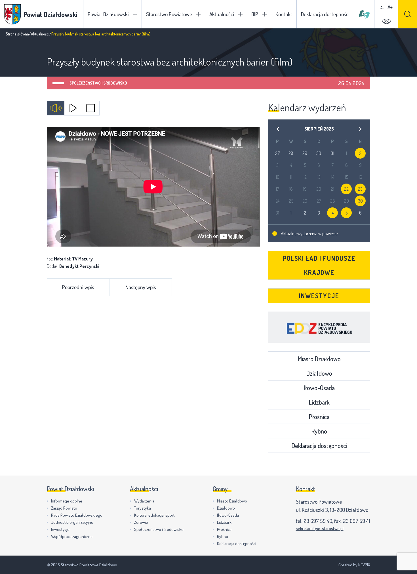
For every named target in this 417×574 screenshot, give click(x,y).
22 (346, 189)
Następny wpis (140, 287)
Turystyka (142, 508)
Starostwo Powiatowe (169, 14)
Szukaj (407, 14)
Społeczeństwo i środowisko (98, 83)
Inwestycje (319, 296)
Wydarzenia (144, 501)
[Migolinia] (364, 14)
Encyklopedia (319, 327)
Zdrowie (141, 522)
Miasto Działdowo (319, 359)
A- (382, 7)
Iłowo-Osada (319, 388)
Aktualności (221, 14)
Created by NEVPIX (354, 564)
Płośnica (319, 416)
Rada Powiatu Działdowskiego (76, 515)
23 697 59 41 (356, 520)
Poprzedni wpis (78, 287)
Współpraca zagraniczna (71, 536)
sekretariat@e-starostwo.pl (320, 528)
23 (360, 189)
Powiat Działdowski (108, 14)
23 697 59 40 (318, 520)
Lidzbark (319, 402)
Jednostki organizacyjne (72, 522)
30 (360, 201)
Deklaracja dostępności (325, 14)
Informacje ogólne (66, 501)
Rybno (319, 431)
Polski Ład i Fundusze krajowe (319, 265)
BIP (254, 14)
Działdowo (319, 373)
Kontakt (283, 14)
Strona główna (17, 33)
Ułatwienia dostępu (386, 21)
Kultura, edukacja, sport (154, 515)
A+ (390, 6)
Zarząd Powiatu (64, 508)
